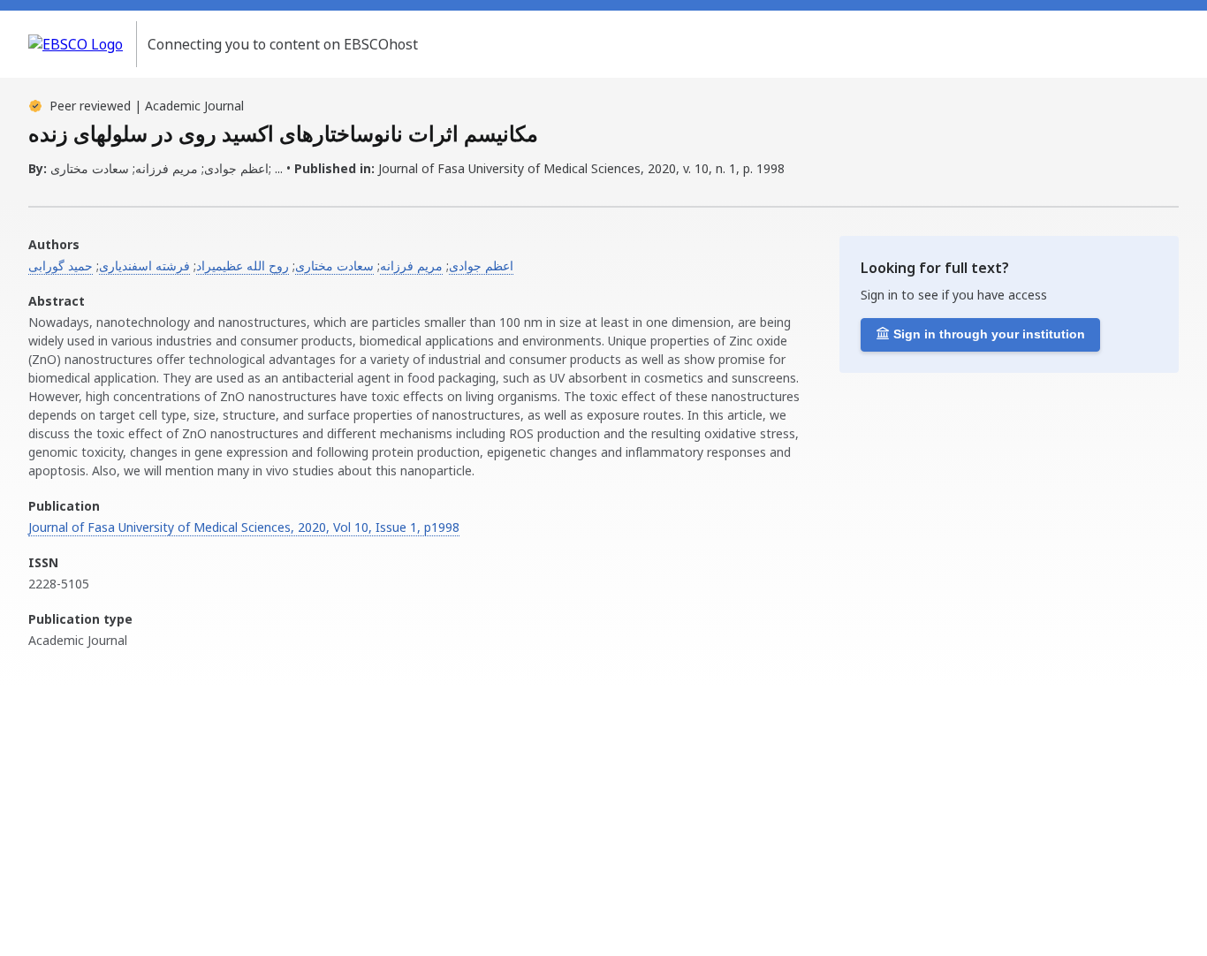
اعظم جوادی (481, 265)
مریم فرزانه (411, 265)
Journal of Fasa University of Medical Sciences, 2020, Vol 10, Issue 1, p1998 (243, 527)
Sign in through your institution (989, 334)
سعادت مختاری (334, 265)
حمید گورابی (60, 265)
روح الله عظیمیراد (242, 265)
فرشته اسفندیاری (144, 265)
